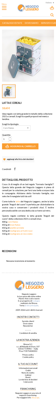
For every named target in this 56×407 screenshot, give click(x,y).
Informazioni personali (28, 368)
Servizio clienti (28, 321)
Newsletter (28, 326)
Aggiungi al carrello (21, 147)
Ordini (28, 370)
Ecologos (36, 301)
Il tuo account (28, 364)
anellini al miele (17, 227)
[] (52, 15)
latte (18, 201)
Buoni (28, 377)
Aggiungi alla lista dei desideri (18, 160)
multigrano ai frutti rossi (21, 230)
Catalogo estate (12, 23)
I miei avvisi (28, 382)
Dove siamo (31, 23)
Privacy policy (28, 355)
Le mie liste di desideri (28, 379)
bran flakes (15, 224)
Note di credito (28, 373)
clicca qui (35, 397)
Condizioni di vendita (28, 333)
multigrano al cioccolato (21, 233)
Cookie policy (28, 357)
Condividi (15, 169)
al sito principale (31, 305)
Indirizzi (28, 375)
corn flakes (13, 221)
